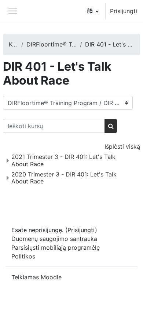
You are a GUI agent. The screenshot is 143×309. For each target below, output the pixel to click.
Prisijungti (123, 11)
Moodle (51, 277)
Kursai (13, 44)
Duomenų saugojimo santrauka (54, 238)
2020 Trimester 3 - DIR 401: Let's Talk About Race (64, 178)
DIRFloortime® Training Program (51, 44)
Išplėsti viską (122, 146)
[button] (93, 11)
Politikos (23, 256)
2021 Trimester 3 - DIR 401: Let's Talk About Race (63, 160)
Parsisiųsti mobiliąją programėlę (55, 247)
